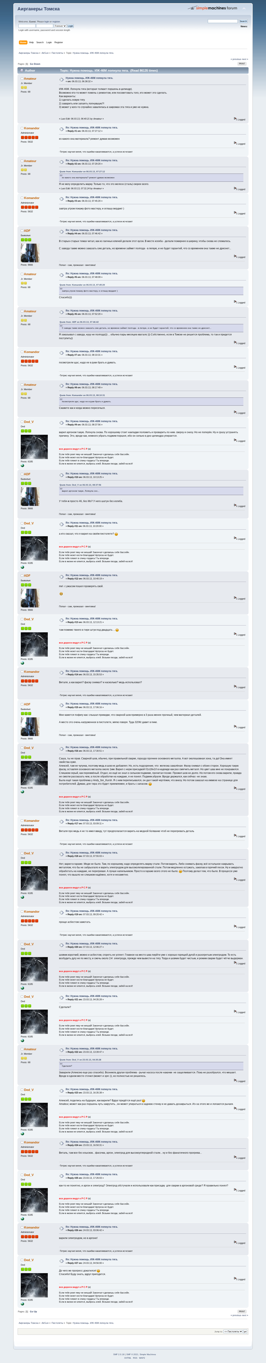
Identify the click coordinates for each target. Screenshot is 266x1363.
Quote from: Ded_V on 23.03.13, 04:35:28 (80, 1060)
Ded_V (29, 422)
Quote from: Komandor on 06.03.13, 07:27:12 (82, 171)
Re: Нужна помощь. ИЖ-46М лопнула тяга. (92, 127)
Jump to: (218, 1331)
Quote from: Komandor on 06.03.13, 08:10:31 (82, 395)
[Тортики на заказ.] (22, 466)
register (56, 21)
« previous (236, 59)
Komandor (31, 128)
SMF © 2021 (132, 1354)
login (46, 21)
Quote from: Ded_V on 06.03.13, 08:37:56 (80, 485)
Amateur (30, 78)
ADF (27, 230)
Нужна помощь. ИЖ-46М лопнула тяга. (89, 78)
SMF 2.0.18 (118, 1354)
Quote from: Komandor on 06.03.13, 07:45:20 (82, 285)
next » (245, 59)
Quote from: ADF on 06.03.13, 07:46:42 (79, 322)
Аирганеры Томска (38, 8)
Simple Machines (148, 1354)
